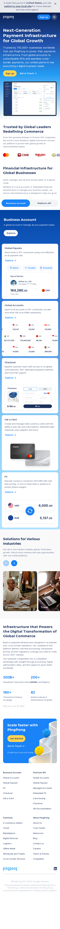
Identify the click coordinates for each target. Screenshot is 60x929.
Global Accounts (11, 777)
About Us (37, 823)
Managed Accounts (42, 788)
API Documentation (42, 808)
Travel (6, 828)
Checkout (7, 793)
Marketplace (9, 833)
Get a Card (8, 798)
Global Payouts (10, 783)
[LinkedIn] (55, 868)
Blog (35, 838)
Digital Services (10, 838)
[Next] (14, 563)
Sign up (44, 17)
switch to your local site (18, 6)
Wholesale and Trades (14, 854)
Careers (37, 848)
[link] (11, 260)
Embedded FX (39, 793)
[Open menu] (54, 17)
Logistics (7, 843)
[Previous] (6, 563)
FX (4, 788)
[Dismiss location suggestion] (54, 3)
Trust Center (39, 828)
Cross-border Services (14, 859)
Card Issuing (39, 798)
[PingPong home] (8, 17)
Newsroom (38, 833)
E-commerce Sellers (13, 823)
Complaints (38, 859)
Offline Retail (9, 848)
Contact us (38, 843)
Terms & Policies (41, 854)
